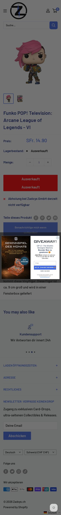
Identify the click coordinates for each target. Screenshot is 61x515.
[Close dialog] (57, 237)
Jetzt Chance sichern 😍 (45, 267)
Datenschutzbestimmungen (44, 277)
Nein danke (45, 271)
